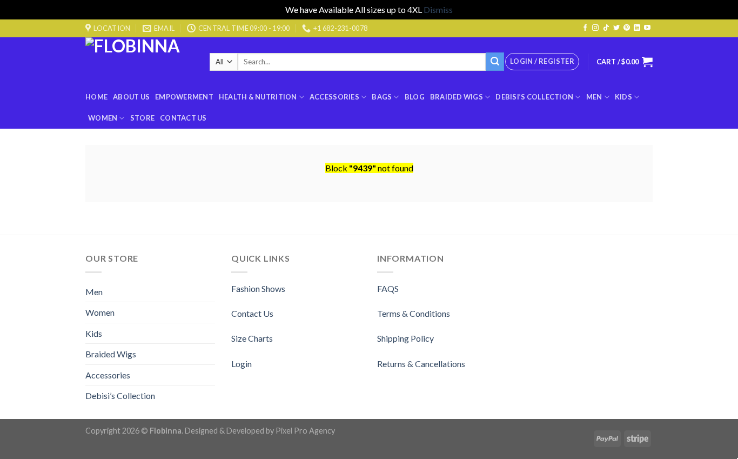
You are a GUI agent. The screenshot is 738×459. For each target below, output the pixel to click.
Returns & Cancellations (421, 363)
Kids (623, 96)
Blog (415, 96)
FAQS (388, 288)
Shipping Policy (405, 338)
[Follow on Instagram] (595, 28)
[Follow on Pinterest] (626, 28)
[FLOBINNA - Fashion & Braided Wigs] (139, 62)
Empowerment (184, 96)
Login (241, 363)
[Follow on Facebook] (585, 28)
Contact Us (183, 118)
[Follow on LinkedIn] (637, 28)
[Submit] (495, 61)
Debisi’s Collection (534, 96)
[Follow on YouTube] (647, 28)
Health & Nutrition (258, 96)
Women (102, 118)
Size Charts (252, 338)
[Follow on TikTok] (606, 28)
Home (96, 96)
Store (142, 118)
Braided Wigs (456, 96)
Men (594, 96)
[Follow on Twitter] (616, 28)
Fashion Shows (258, 288)
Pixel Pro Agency (305, 430)
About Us (131, 96)
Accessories (334, 96)
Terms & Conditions (413, 313)
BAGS (382, 96)
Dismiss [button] (438, 9)
